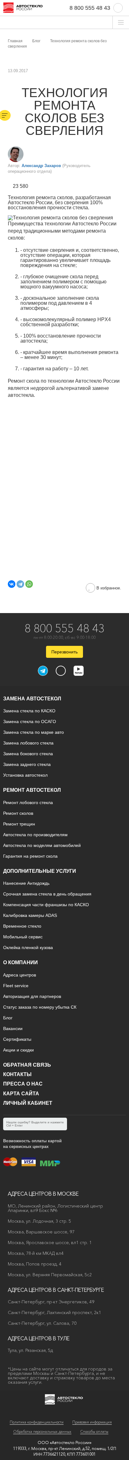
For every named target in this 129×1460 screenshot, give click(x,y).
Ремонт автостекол (32, 790)
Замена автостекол (32, 698)
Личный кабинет (27, 1103)
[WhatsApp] (29, 584)
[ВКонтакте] (11, 584)
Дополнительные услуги (39, 871)
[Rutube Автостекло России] (82, 674)
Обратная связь (27, 1065)
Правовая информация (92, 1422)
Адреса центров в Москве (43, 1194)
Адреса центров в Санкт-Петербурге (56, 1290)
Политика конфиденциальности (37, 1422)
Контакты (17, 1074)
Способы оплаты (94, 1431)
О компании (20, 962)
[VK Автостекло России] (61, 671)
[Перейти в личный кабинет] (118, 8)
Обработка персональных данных (42, 1431)
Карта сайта (21, 1093)
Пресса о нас (23, 1083)
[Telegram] (20, 584)
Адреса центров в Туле (39, 1338)
